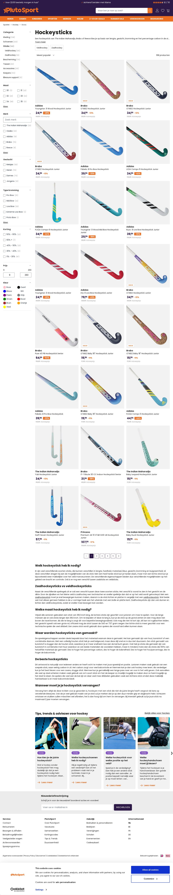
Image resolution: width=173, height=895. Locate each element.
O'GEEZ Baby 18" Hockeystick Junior (97, 352)
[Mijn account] (157, 10)
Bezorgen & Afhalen (12, 830)
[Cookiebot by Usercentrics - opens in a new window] (17, 890)
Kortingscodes (51, 834)
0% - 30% (10, 256)
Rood (23, 299)
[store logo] (20, 10)
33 (22, 96)
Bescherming (11, 59)
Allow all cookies (150, 870)
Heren (10, 18)
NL (129, 823)
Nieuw (80, 18)
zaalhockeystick (42, 597)
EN (129, 838)
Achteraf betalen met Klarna (97, 2)
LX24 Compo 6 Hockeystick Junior (142, 168)
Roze (8, 287)
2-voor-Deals (97, 18)
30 (7, 90)
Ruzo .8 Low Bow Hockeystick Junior (142, 228)
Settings (39, 890)
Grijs (22, 295)
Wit (22, 291)
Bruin (8, 303)
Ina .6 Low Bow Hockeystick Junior (96, 291)
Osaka (9, 131)
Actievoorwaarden (11, 842)
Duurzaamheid (52, 842)
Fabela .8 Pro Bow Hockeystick (95, 168)
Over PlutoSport (52, 823)
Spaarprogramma (11, 846)
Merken (67, 18)
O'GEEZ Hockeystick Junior (93, 107)
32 (7, 96)
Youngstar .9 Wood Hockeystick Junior (53, 107)
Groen (9, 299)
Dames (22, 18)
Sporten (52, 18)
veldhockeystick (151, 597)
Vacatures (49, 826)
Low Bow (10, 206)
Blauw (9, 291)
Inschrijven (123, 807)
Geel (8, 306)
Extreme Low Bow (14, 211)
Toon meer (40, 42)
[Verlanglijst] (162, 10)
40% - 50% (11, 245)
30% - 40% (11, 251)
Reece (9, 147)
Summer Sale (117, 18)
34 (7, 101)
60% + (9, 239)
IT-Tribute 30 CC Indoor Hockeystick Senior (101, 473)
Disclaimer (40, 856)
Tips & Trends (51, 838)
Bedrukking (156, 18)
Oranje (24, 303)
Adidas (9, 136)
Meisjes (9, 164)
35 (22, 101)
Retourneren (8, 826)
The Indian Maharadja (16, 125)
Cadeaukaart (92, 842)
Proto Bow (11, 217)
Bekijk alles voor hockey (157, 713)
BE (129, 826)
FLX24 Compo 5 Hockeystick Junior (142, 412)
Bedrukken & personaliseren (99, 823)
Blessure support (12, 77)
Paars (9, 295)
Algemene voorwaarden (13, 856)
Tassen (8, 64)
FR (129, 830)
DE (129, 834)
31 (21, 90)
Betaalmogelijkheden (13, 834)
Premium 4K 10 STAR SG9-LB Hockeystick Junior (100, 535)
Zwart (23, 287)
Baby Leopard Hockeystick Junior (141, 473)
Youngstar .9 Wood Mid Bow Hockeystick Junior (100, 229)
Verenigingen (137, 18)
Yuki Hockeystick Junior (47, 473)
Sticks (23, 25)
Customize (149, 878)
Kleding (9, 37)
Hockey (16, 25)
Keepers (9, 73)
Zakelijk (90, 819)
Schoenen (10, 41)
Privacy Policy (29, 856)
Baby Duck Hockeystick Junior (140, 533)
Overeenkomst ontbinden (68, 856)
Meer (5, 106)
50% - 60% (11, 234)
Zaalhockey (12, 55)
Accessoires (11, 68)
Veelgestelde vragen (12, 838)
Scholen (90, 834)
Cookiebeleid (51, 856)
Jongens (10, 181)
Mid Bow (10, 200)
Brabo (9, 142)
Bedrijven (90, 826)
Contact (7, 823)
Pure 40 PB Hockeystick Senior (49, 352)
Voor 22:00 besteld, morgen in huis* (22, 2)
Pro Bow (10, 195)
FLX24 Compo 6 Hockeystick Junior (51, 228)
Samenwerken (51, 830)
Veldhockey (12, 50)
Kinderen (37, 18)
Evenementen (93, 838)
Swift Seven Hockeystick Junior (49, 533)
